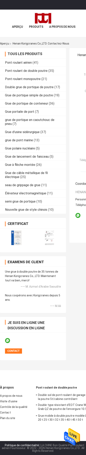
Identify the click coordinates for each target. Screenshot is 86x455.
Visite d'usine (8, 401)
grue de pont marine (19, 140)
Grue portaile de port (19, 112)
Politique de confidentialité (22, 445)
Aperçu (17, 26)
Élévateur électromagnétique (25, 193)
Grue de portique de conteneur (26, 103)
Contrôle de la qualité (13, 407)
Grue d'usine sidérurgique (22, 132)
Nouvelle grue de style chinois (26, 210)
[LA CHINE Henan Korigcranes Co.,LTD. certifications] (16, 237)
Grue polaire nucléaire (20, 148)
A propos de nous (62, 26)
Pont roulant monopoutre (23, 79)
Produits (36, 26)
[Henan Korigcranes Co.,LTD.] (43, 18)
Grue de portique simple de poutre (29, 95)
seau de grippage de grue (22, 185)
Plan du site (7, 418)
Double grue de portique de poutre (29, 87)
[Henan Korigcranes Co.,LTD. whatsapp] (10, 340)
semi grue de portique (20, 201)
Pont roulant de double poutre (26, 71)
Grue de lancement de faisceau (27, 156)
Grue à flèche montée (20, 165)
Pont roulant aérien (18, 62)
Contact (5, 412)
